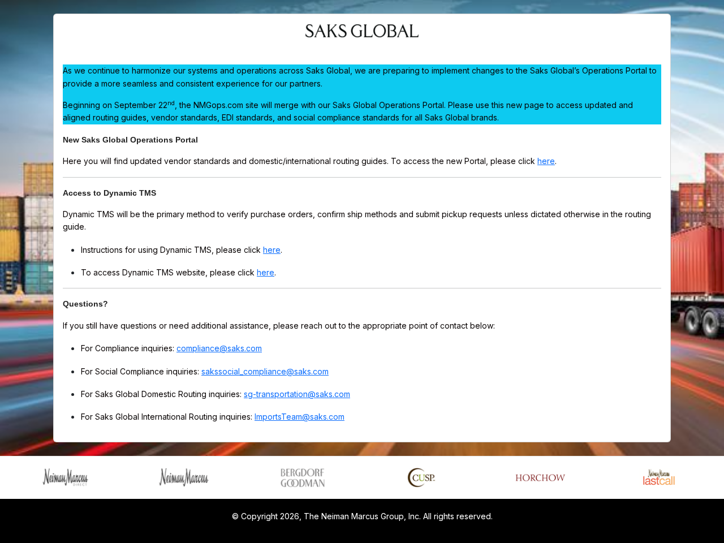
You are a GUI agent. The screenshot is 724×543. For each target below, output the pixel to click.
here (546, 161)
